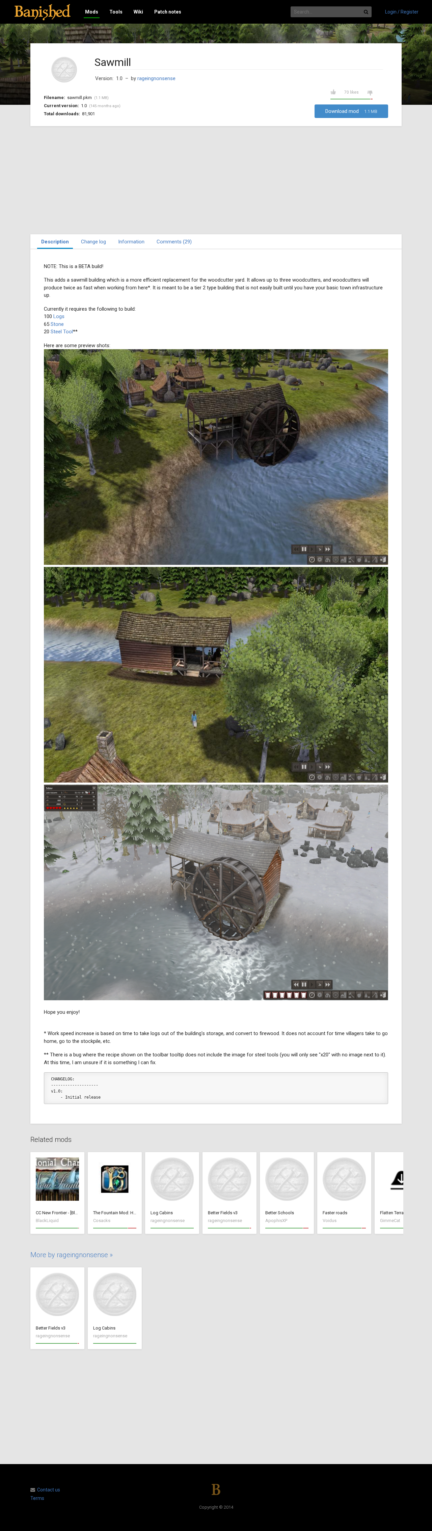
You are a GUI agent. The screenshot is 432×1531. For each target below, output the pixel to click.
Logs (58, 316)
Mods (91, 12)
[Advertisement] (216, 180)
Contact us (48, 1489)
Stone (57, 324)
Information (131, 242)
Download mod (351, 111)
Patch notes (167, 12)
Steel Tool (62, 332)
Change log (93, 242)
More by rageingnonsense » (71, 1255)
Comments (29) (174, 242)
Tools (116, 12)
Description (55, 242)
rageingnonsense (156, 78)
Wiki (138, 12)
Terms (37, 1498)
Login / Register (401, 12)
